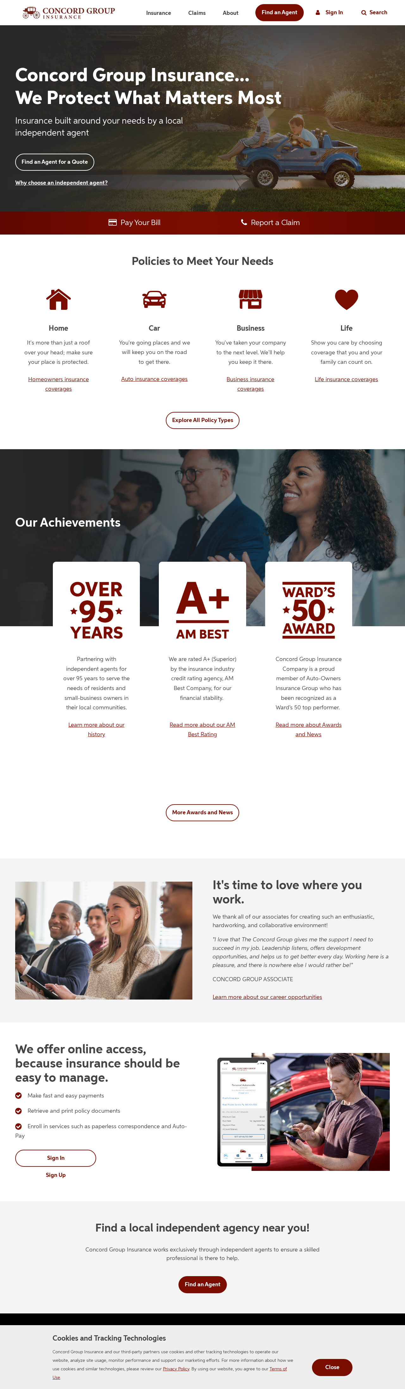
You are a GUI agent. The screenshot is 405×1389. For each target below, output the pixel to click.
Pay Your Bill (138, 223)
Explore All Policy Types (202, 420)
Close (332, 1367)
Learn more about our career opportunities (267, 997)
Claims (197, 13)
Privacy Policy (176, 1369)
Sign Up (56, 1175)
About (231, 13)
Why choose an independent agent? (61, 183)
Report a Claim (273, 223)
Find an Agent (279, 12)
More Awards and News (202, 813)
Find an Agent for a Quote (55, 162)
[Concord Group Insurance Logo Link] (69, 13)
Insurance (158, 13)
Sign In (56, 1158)
